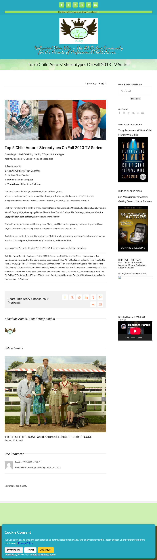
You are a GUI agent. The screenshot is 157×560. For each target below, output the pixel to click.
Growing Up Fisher (18, 263)
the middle (41, 271)
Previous (91, 83)
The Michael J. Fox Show (25, 271)
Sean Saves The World (65, 267)
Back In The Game (31, 260)
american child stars (13, 260)
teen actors (81, 267)
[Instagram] (129, 113)
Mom (52, 267)
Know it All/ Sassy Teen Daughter (23, 170)
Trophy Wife (78, 275)
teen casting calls (94, 267)
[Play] (122, 337)
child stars (77, 260)
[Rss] (133, 113)
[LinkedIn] (142, 113)
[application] (135, 331)
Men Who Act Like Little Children (23, 184)
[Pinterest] (138, 113)
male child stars (28, 267)
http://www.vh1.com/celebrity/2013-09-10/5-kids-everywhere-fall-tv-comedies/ (45, 248)
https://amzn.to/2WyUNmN (132, 273)
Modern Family (42, 267)
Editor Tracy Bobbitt (16, 256)
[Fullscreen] (149, 337)
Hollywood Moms (34, 263)
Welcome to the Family (95, 275)
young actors (10, 279)
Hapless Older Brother (18, 175)
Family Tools (88, 260)
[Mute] (144, 337)
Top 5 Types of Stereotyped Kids (40, 275)
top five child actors (63, 275)
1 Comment (23, 279)
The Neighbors (53, 271)
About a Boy (93, 256)
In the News (76, 256)
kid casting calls (80, 263)
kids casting (98, 263)
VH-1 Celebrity (25, 154)
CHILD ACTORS (65, 260)
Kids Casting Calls (12, 267)
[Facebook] (119, 113)
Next (101, 83)
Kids (90, 263)
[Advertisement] (40, 97)
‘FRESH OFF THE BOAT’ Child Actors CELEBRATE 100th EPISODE (48, 437)
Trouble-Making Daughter (20, 179)
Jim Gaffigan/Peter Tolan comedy (57, 263)
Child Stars (65, 256)
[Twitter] (124, 113)
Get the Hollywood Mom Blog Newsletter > (78, 12)
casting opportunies (48, 260)
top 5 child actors (68, 271)
